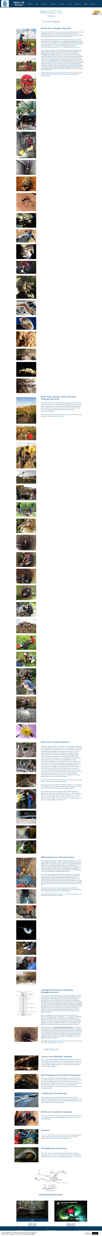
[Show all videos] (32, 1220)
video (65, 781)
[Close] (100, 1233)
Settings (88, 1233)
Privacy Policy (31, 1234)
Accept (95, 1233)
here (58, 47)
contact (47, 76)
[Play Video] (32, 1211)
